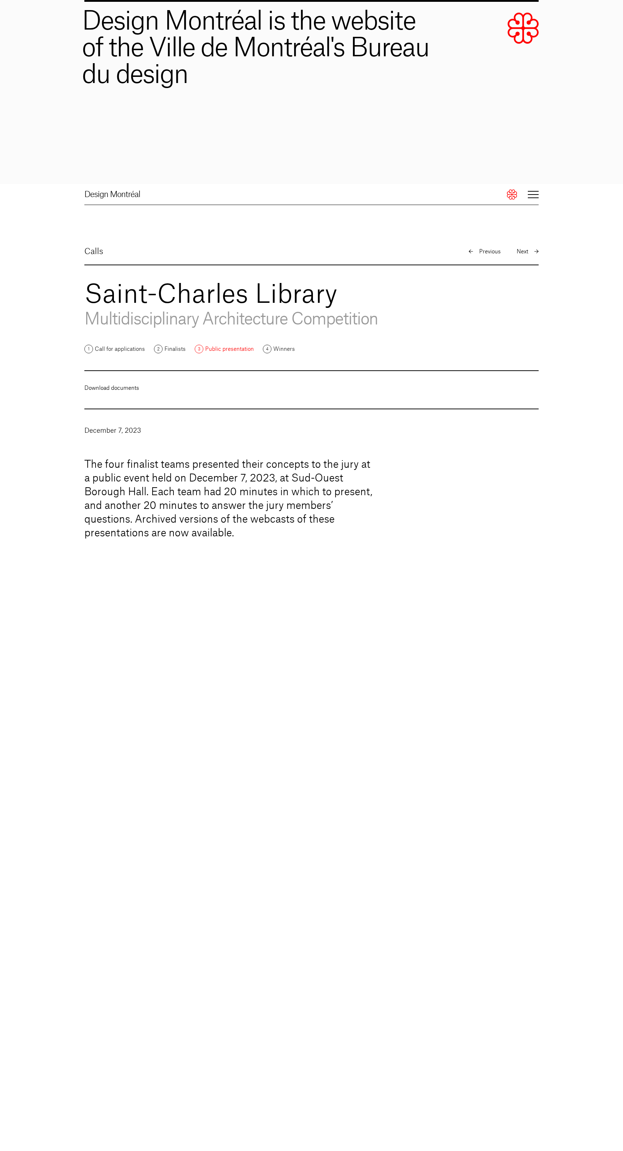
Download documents (111, 388)
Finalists (175, 349)
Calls (93, 252)
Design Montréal (112, 195)
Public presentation (229, 349)
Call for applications (120, 349)
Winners (284, 349)
